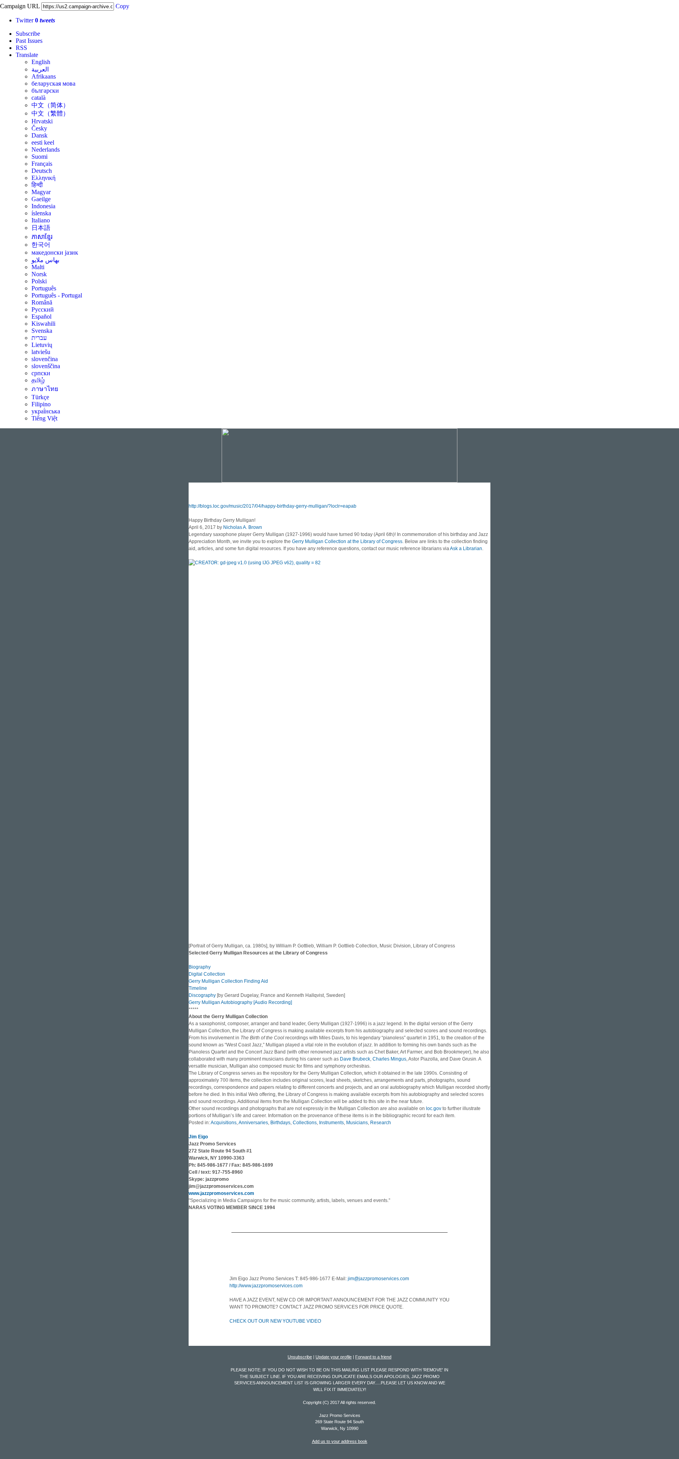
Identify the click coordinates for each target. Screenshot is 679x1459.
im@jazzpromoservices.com (379, 1278)
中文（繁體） (50, 113)
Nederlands (45, 149)
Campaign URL (20, 6)
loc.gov (433, 1108)
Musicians (357, 1122)
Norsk (39, 274)
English (40, 62)
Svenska (41, 330)
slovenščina (45, 366)
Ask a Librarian (466, 548)
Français (41, 163)
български (45, 90)
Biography (200, 967)
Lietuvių (41, 344)
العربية (40, 69)
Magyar (41, 192)
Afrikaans (43, 76)
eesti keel (42, 142)
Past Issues (29, 40)
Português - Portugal (56, 295)
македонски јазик (54, 252)
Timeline (198, 988)
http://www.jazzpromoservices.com (266, 1285)
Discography (202, 995)
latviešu (40, 352)
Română (41, 302)
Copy (122, 6)
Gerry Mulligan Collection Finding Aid (228, 981)
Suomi (39, 156)
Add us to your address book (339, 1441)
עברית (39, 337)
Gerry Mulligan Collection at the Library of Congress (347, 541)
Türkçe (40, 397)
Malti (37, 267)
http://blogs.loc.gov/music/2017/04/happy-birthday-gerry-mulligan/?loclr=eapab (272, 506)
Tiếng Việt (44, 418)
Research (380, 1122)
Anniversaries (253, 1122)
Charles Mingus (389, 1059)
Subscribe (28, 33)
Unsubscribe (300, 1356)
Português (43, 288)
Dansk (39, 135)
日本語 (40, 227)
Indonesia (43, 206)
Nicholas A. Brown (242, 527)
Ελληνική (43, 177)
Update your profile (334, 1356)
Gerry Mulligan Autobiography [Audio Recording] (240, 1002)
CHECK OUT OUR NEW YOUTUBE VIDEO (275, 1321)
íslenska (41, 213)
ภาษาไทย (44, 388)
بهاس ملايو (45, 260)
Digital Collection (207, 974)
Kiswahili (43, 323)
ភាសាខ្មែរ (42, 236)
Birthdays (280, 1122)
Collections (305, 1122)
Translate (27, 54)
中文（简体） (50, 105)
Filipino (41, 404)
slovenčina (44, 359)
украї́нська (45, 411)
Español (41, 316)
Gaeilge (41, 199)
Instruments (331, 1122)
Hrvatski (42, 121)
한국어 (40, 244)
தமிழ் (38, 380)
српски (40, 373)
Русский (42, 309)
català (38, 97)
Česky (39, 128)
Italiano (40, 220)
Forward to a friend (373, 1356)
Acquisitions (224, 1122)
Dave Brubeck (355, 1059)
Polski (39, 281)
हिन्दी (37, 185)
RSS (21, 47)
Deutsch (41, 170)
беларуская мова (53, 83)
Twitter (35, 20)
